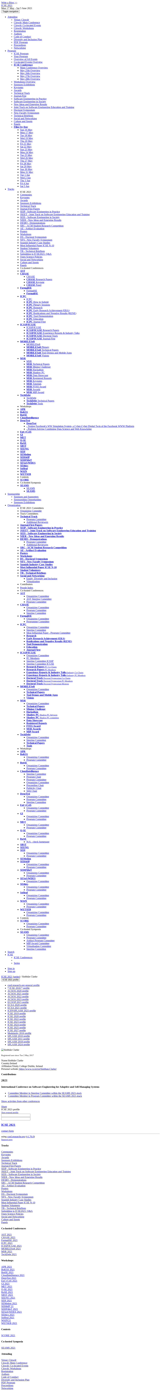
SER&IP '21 (7, 1306)
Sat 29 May (26, 166)
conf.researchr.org (16, 1136)
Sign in (11, 968)
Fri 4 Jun (24, 183)
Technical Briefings (23, 115)
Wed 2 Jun (25, 177)
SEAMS (30, 488)
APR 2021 (6, 1266)
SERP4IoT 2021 (9, 1309)
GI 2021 (5, 1283)
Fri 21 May (25, 144)
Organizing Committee (37, 596)
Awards (18, 90)
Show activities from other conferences (20, 1101)
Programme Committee (37, 621)
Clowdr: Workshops (24, 28)
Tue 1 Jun (25, 175)
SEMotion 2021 (9, 1303)
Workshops (25, 234)
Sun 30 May (26, 169)
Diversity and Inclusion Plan (28, 39)
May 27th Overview (30, 76)
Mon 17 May (26, 132)
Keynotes (18, 87)
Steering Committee (36, 613)
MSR (29, 361)
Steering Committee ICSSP (39, 661)
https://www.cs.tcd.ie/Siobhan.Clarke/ (38, 1069)
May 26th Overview (30, 73)
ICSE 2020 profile (17, 1016)
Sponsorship (14, 494)
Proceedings (20, 45)
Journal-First (20, 96)
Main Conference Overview (34, 67)
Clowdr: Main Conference (27, 22)
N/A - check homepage (37, 841)
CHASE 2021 (8, 1237)
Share (4, 1106)
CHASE (30, 276)
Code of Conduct (22, 36)
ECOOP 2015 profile (18, 1002)
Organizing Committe (31, 511)
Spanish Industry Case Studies (35, 242)
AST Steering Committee (39, 599)
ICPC (29, 299)
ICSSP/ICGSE (33, 327)
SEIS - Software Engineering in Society (40, 217)
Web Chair (31, 791)
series (16, 976)
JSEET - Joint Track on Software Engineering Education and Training (55, 214)
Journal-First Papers (30, 208)
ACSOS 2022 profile (18, 996)
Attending (12, 17)
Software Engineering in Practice (30, 98)
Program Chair (33, 776)
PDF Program (21, 42)
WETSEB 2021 (9, 1323)
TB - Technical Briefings (32, 251)
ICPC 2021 (7, 1243)
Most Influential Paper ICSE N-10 (37, 245)
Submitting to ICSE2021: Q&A (36, 254)
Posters (23, 231)
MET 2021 (6, 1286)
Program (12, 50)
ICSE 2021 (6, 976)
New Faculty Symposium (26, 112)
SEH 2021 (6, 1300)
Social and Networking (25, 118)
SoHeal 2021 (7, 1317)
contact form (7, 1131)
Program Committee (36, 519)
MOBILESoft (33, 344)
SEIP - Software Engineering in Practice (40, 211)
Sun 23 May (26, 149)
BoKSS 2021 (8, 1269)
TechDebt (31, 398)
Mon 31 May (26, 172)
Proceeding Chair (35, 785)
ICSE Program (21, 53)
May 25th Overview (30, 70)
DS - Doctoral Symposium (33, 237)
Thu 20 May (26, 141)
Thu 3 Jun (25, 180)
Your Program (21, 56)
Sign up (11, 971)
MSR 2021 (6, 1251)
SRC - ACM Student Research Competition (42, 225)
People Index (26, 587)
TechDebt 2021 (9, 1254)
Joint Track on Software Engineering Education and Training (44, 107)
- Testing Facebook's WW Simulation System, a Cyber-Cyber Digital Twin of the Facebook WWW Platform (80, 426)
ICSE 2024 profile (17, 1024)
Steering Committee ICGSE (40, 664)
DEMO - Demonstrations (32, 223)
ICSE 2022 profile (17, 1019)
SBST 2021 (7, 1295)
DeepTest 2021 (8, 1278)
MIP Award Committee (37, 943)
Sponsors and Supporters (26, 496)
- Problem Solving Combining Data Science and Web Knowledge (59, 429)
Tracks (11, 189)
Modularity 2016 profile (19, 1033)
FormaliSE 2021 (9, 1240)
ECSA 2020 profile (17, 1005)
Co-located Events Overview (28, 62)
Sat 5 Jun (24, 186)
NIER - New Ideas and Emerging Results (40, 220)
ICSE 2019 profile (17, 1013)
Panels (17, 124)
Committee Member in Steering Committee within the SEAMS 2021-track (45, 1093)
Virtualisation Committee (38, 946)
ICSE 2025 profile (17, 1027)
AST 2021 (6, 1234)
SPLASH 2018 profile (19, 1041)
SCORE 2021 (8, 1335)
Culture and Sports (23, 121)
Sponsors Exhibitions (24, 84)
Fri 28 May (25, 163)
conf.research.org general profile (24, 985)
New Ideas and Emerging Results (30, 104)
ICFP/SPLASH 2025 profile (22, 1010)
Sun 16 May (26, 129)
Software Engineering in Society (30, 101)
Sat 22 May (26, 146)
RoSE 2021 (7, 1292)
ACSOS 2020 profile (18, 991)
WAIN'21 (6, 1320)
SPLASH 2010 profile (19, 1036)
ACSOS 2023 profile (18, 999)
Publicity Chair (33, 788)
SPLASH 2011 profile (19, 1039)
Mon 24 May (26, 152)
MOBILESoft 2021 (11, 1248)
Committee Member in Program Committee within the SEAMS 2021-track (45, 1096)
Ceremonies (26, 194)
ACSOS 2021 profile (18, 993)
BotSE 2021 (7, 1272)
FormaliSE (31, 290)
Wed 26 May (26, 158)
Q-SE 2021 (7, 1289)
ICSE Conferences (23, 957)
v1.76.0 (30, 1136)
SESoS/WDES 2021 (11, 1312)
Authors (18, 33)
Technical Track (22, 93)
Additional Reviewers (37, 522)
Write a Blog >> (9, 2)
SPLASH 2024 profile (19, 1044)
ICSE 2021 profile (11, 980)
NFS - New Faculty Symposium (36, 240)
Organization (14, 505)
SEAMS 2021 (8, 1347)
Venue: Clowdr (21, 19)
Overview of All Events (25, 59)
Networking (20, 48)
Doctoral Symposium (24, 110)
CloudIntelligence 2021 (13, 1275)
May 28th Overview (30, 79)
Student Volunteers (29, 248)
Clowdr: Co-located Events (27, 25)
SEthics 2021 (7, 1314)
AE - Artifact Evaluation (32, 228)
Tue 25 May (26, 155)
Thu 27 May (26, 160)
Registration (20, 31)
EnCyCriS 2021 (9, 1281)
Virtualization (33, 581)
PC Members (32, 658)
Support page (7, 1139)
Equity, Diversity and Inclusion (41, 578)
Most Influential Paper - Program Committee (48, 633)
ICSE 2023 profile (17, 1022)
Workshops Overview (25, 81)
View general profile (9, 1112)
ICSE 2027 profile (17, 1030)
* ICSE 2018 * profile (19, 988)
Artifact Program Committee (40, 940)
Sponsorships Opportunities (27, 499)
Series (17, 963)
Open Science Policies (31, 256)
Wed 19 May (26, 138)
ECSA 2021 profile (17, 1007)
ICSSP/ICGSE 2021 (11, 1246)
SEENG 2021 (8, 1297)
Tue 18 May (26, 135)
